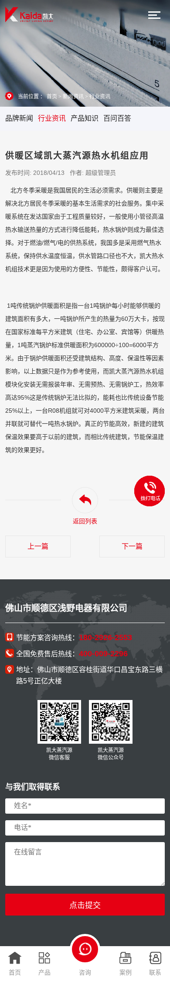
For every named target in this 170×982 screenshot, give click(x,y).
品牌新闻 (19, 118)
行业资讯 (99, 97)
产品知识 (85, 118)
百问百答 (117, 118)
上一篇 (37, 546)
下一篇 (132, 546)
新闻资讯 (73, 97)
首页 (52, 97)
